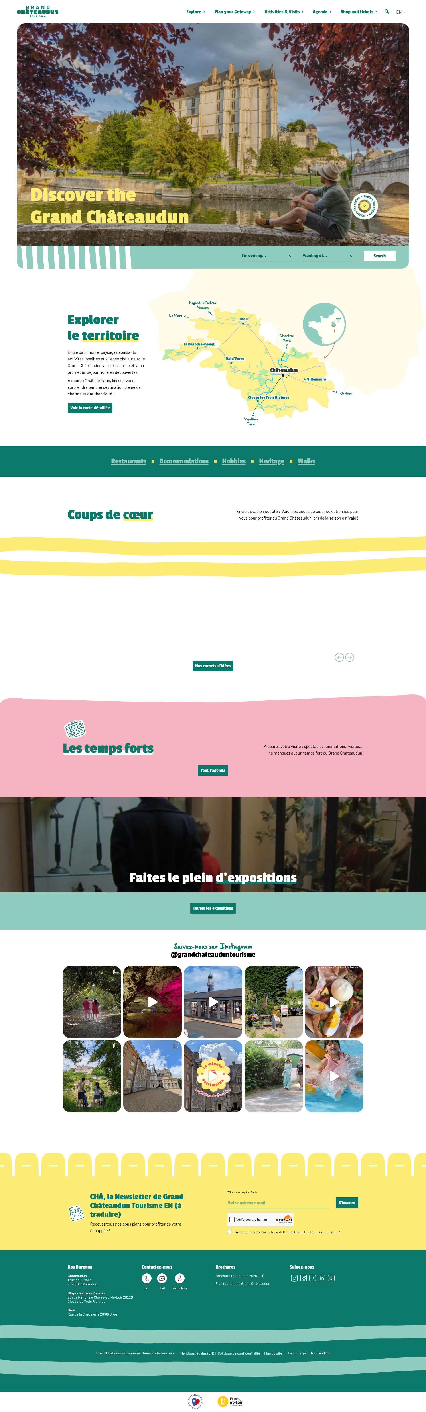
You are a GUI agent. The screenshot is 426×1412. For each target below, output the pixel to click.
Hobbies (234, 461)
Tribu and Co (320, 1353)
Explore (193, 12)
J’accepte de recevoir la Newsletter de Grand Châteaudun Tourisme (287, 1232)
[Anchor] (364, 206)
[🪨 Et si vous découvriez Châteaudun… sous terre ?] (152, 1002)
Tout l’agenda (213, 770)
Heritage (271, 461)
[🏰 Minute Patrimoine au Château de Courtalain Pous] (213, 1076)
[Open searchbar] (387, 11)
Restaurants (128, 461)
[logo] (37, 12)
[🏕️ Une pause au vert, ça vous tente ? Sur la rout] (274, 1076)
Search (380, 256)
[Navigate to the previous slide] (339, 658)
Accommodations (184, 461)
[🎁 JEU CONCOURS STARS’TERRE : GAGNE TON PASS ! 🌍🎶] (152, 1076)
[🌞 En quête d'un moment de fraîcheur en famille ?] (334, 1076)
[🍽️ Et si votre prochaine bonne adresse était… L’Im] (334, 1002)
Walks (306, 461)
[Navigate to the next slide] (350, 658)
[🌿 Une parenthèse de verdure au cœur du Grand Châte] (92, 1002)
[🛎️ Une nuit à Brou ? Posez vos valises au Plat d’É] (213, 1002)
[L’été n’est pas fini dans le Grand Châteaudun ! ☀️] (274, 1002)
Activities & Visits (282, 12)
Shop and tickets (357, 12)
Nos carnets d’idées (213, 666)
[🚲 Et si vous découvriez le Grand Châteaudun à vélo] (92, 1076)
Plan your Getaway (233, 12)
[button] (402, 11)
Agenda (320, 12)
